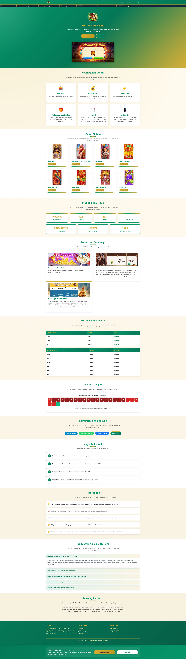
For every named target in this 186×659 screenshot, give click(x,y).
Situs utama (81, 628)
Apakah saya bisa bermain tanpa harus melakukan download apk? (66, 576)
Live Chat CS (115, 433)
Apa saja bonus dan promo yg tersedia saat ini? (61, 587)
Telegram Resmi (71, 433)
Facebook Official (102, 433)
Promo (128, 2)
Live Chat (137, 2)
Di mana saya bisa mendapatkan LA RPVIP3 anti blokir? (63, 582)
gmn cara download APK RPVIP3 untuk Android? (61, 571)
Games (123, 2)
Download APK (87, 36)
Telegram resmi (114, 628)
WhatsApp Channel (86, 433)
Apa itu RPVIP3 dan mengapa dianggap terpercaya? (62, 556)
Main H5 (100, 36)
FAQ (132, 2)
